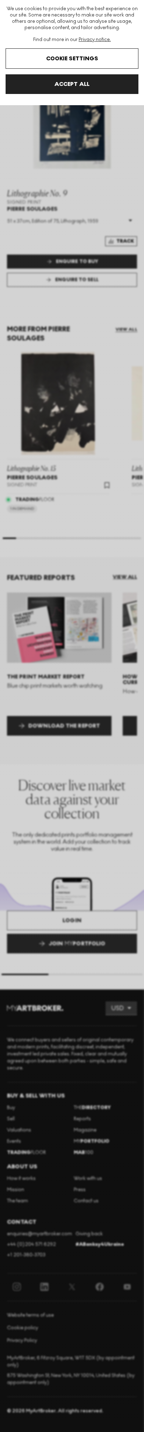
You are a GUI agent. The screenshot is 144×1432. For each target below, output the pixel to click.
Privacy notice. (95, 39)
